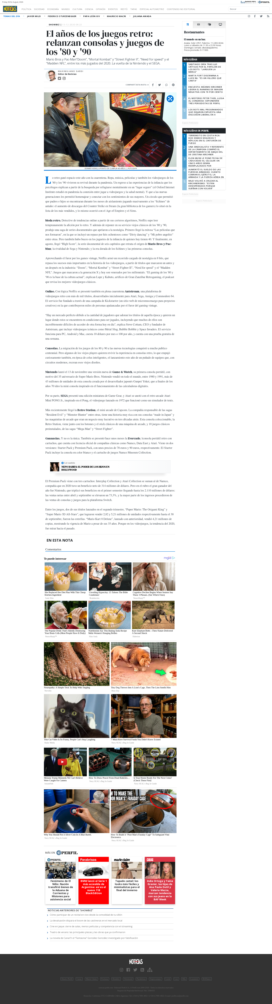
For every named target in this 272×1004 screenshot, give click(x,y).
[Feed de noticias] (268, 17)
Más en (50, 852)
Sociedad (39, 9)
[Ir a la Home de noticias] (136, 961)
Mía (184, 979)
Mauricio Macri (117, 16)
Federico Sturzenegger (62, 16)
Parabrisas (141, 979)
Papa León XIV (91, 16)
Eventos (113, 9)
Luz (176, 979)
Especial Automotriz (152, 9)
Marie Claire (91, 979)
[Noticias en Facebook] (255, 17)
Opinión (100, 9)
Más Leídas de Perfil (196, 130)
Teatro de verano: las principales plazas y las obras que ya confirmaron (87, 932)
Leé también (69, 463)
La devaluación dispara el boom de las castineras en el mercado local (86, 920)
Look (167, 979)
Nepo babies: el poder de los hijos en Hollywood (85, 468)
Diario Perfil (66, 979)
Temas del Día (12, 16)
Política (26, 9)
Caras (79, 979)
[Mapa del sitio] (149, 970)
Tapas (133, 9)
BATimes (207, 979)
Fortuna (104, 979)
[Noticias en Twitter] (261, 17)
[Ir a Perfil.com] (264, 2)
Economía (53, 9)
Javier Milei (34, 16)
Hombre (116, 979)
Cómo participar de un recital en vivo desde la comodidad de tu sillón (86, 914)
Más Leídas (190, 59)
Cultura (77, 9)
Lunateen (194, 979)
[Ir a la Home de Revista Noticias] (10, 9)
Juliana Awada (142, 16)
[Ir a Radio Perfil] (248, 2)
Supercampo (155, 979)
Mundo (65, 9)
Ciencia (89, 9)
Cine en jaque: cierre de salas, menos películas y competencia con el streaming (91, 926)
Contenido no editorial (181, 9)
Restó (124, 9)
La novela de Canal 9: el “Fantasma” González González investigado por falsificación (94, 938)
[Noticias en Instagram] (249, 17)
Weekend (128, 979)
